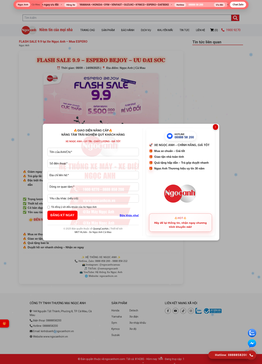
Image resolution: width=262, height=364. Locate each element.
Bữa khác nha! (129, 215)
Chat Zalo (238, 4)
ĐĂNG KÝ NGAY (62, 215)
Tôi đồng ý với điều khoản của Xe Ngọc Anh (74, 207)
